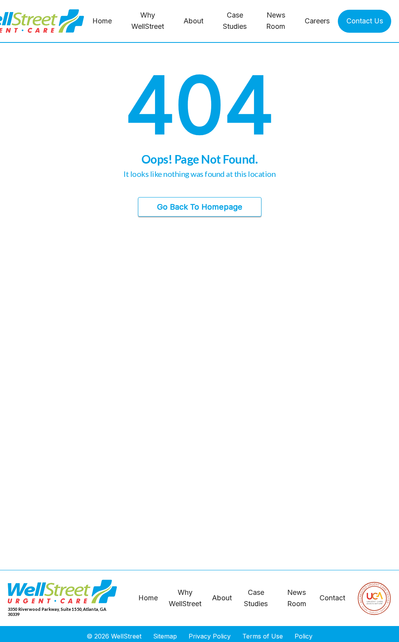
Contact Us (364, 21)
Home (102, 21)
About (193, 21)
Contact (332, 598)
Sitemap (165, 636)
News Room (275, 20)
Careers (317, 21)
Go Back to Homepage (199, 207)
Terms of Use (262, 636)
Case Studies (235, 20)
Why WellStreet (147, 20)
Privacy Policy (210, 636)
